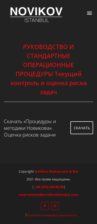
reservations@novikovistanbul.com (48, 194)
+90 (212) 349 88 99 (49, 187)
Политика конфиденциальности (52, 215)
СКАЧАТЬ (82, 127)
